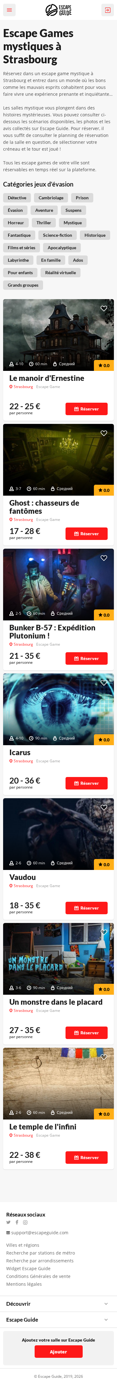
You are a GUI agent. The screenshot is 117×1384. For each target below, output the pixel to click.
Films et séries (21, 247)
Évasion (15, 210)
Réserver (89, 408)
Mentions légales (24, 1284)
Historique (95, 235)
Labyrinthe (18, 260)
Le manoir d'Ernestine (46, 378)
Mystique (73, 222)
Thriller (44, 222)
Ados (78, 260)
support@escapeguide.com (39, 1233)
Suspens (73, 210)
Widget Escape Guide (28, 1268)
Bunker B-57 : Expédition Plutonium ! (52, 632)
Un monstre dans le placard (56, 1002)
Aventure (44, 210)
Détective (17, 197)
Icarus (20, 752)
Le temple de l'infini (42, 1127)
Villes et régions (22, 1245)
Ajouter (58, 1352)
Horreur (16, 222)
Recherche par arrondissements (40, 1261)
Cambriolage (51, 197)
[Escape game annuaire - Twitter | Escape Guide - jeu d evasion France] (10, 1222)
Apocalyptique (62, 247)
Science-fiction (57, 235)
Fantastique (19, 235)
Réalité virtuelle (60, 272)
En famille (51, 260)
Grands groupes (23, 285)
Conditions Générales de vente (38, 1276)
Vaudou (22, 877)
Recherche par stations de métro (40, 1253)
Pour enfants (20, 272)
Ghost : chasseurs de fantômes (44, 507)
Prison (82, 197)
